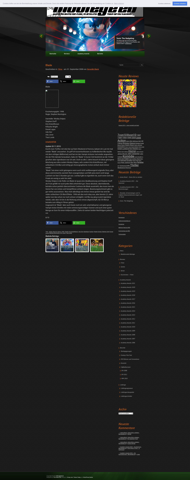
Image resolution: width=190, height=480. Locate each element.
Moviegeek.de (60, 476)
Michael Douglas (126, 160)
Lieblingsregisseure (127, 388)
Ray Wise (134, 162)
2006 (138, 138)
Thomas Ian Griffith (125, 165)
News (121, 251)
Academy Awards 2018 (128, 295)
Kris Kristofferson (73, 231)
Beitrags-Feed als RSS (124, 227)
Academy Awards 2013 (128, 315)
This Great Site (57, 477)
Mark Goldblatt (133, 159)
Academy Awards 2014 (128, 311)
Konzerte (123, 363)
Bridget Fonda (140, 143)
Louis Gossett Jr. (138, 157)
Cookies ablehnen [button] (164, 3)
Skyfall (129, 434)
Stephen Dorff (105, 231)
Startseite (52, 54)
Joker (138, 454)
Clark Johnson (138, 145)
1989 (120, 138)
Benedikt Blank (93, 69)
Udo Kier (80, 231)
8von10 (131, 135)
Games (123, 267)
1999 (129, 138)
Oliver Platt (135, 160)
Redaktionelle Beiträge (128, 254)
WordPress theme (88, 477)
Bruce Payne (121, 145)
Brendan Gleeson (129, 143)
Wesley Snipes (98, 231)
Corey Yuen (128, 147)
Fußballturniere (125, 367)
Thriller (134, 165)
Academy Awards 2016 (128, 303)
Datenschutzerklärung (124, 221)
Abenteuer (86, 231)
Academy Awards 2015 (128, 307)
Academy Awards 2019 (128, 291)
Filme (122, 263)
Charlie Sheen (129, 145)
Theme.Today (77, 477)
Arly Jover (63, 233)
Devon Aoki (141, 147)
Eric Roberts (134, 149)
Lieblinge (123, 385)
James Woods (122, 154)
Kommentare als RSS (124, 231)
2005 (134, 138)
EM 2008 (124, 371)
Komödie (128, 156)
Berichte (100, 54)
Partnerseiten (122, 234)
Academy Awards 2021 (128, 283)
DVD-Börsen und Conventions (130, 359)
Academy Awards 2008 (128, 335)
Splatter (140, 162)
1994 (124, 138)
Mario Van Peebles (123, 159)
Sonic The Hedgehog (125, 38)
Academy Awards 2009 (128, 331)
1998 (62, 231)
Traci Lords (69, 233)
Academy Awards (83, 54)
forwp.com (70, 477)
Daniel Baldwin (134, 147)
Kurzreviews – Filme (127, 275)
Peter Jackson (126, 162)
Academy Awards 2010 (128, 327)
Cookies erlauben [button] (180, 3)
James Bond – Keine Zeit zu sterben (131, 177)
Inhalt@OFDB (51, 142)
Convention (121, 147)
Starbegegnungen (126, 351)
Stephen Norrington (54, 233)
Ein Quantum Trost (133, 439)
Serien (123, 271)
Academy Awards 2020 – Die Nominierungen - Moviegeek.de (127, 453)
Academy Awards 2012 (128, 319)
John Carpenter (133, 154)
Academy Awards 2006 (128, 343)
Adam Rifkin (129, 141)
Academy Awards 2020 (128, 287)
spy (118, 165)
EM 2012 (124, 375)
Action (122, 140)
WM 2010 (124, 379)
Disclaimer (121, 224)
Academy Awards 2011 (128, 323)
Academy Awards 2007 (128, 339)
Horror (132, 151)
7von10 (122, 135)
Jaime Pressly (139, 151)
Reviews (67, 54)
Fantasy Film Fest (126, 355)
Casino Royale (131, 443)
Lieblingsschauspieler (127, 392)
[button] (52, 81)
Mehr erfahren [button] (119, 3)
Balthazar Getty (137, 141)
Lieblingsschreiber (126, 396)
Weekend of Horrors (124, 168)
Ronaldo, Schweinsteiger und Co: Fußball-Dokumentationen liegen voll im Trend (130, 195)
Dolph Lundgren (123, 149)
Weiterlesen (128, 43)
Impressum (122, 217)
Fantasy (91, 231)
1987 (139, 135)
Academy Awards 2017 (128, 299)
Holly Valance (124, 151)
